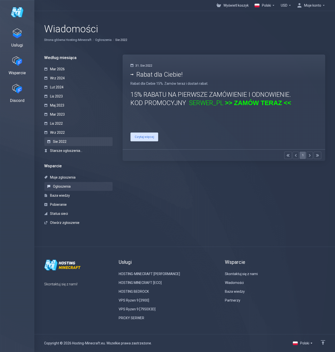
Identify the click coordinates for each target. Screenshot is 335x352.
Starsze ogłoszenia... (65, 151)
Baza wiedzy (59, 195)
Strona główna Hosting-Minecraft (67, 40)
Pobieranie (58, 204)
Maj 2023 (56, 105)
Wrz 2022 (57, 132)
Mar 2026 (57, 69)
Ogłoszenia (103, 40)
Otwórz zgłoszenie (64, 223)
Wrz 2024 (57, 78)
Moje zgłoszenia (62, 177)
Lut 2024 (56, 87)
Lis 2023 (56, 96)
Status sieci (58, 214)
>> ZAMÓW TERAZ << (258, 103)
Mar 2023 (57, 114)
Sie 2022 (59, 142)
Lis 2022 (56, 123)
